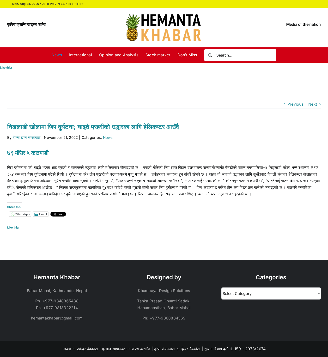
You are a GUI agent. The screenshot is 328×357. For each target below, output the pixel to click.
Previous (295, 104)
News (108, 137)
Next (312, 104)
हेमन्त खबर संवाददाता (26, 137)
